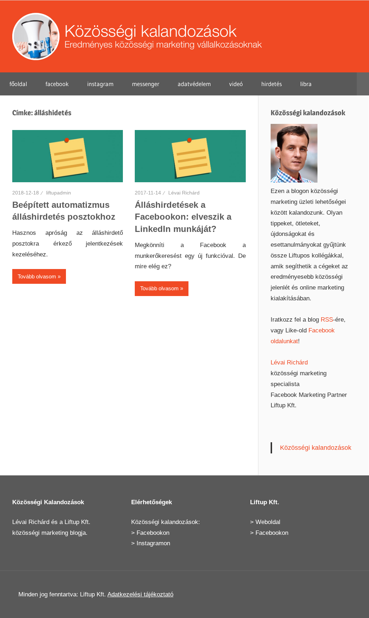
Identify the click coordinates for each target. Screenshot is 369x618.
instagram (100, 84)
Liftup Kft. (77, 522)
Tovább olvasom (37, 276)
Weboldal (267, 522)
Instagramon (153, 543)
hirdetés (271, 84)
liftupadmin (58, 193)
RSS (327, 319)
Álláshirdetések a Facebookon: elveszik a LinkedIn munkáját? (183, 217)
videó (236, 84)
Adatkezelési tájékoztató (140, 594)
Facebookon (153, 532)
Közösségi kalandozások (315, 447)
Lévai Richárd (184, 193)
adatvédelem (194, 84)
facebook (57, 84)
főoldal (18, 84)
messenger (145, 84)
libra (306, 84)
